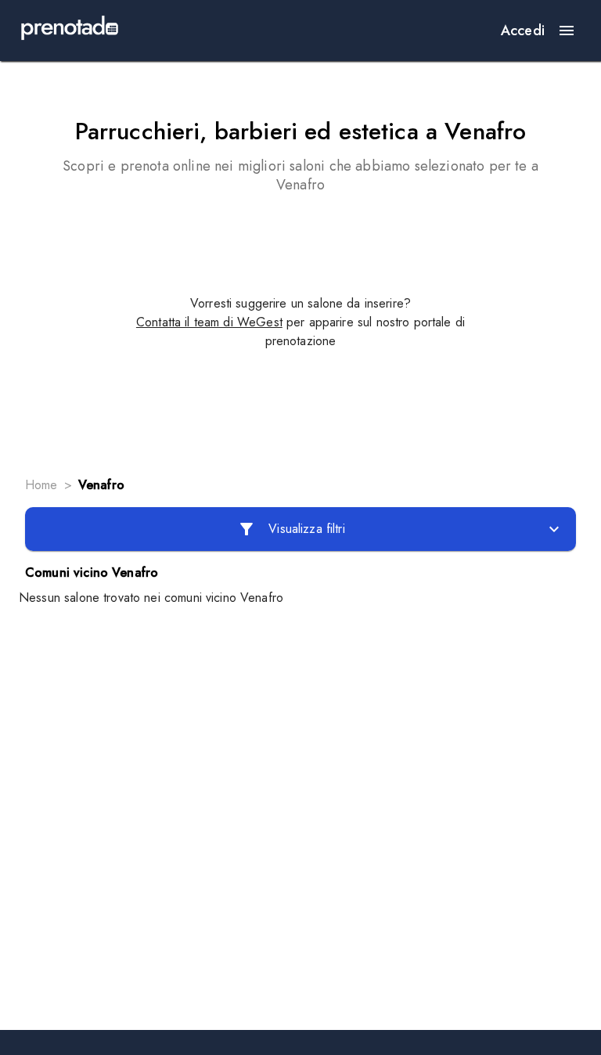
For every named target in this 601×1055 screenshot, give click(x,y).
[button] (300, 529)
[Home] (70, 30)
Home (41, 485)
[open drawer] (566, 30)
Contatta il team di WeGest (209, 322)
